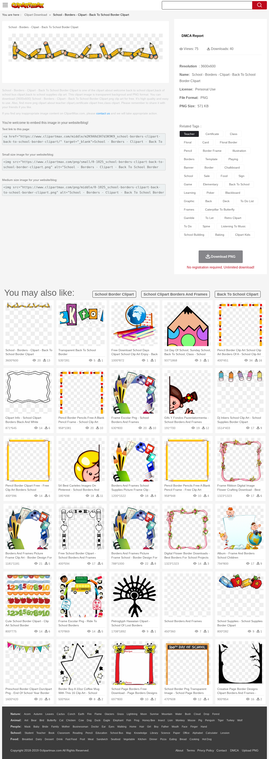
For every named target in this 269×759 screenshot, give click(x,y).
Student (29, 733)
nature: (16, 714)
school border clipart (114, 294)
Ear (104, 726)
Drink (60, 739)
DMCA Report (192, 36)
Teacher (41, 733)
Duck (97, 720)
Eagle (106, 720)
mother (66, 726)
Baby (36, 726)
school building (194, 234)
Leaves (49, 714)
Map (128, 733)
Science (165, 733)
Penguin (210, 720)
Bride (45, 726)
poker (210, 192)
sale (207, 176)
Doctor (95, 726)
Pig (200, 720)
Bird (42, 720)
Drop (206, 714)
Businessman (80, 726)
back (208, 201)
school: (16, 732)
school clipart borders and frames (175, 294)
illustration (239, 150)
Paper (176, 733)
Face (184, 726)
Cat (61, 720)
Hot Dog (207, 739)
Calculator (212, 733)
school (188, 176)
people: (16, 726)
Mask (27, 726)
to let (209, 218)
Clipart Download (35, 14)
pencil (188, 150)
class (233, 134)
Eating (173, 739)
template (211, 159)
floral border (228, 142)
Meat (91, 739)
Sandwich (102, 739)
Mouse (191, 720)
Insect (161, 720)
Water (178, 714)
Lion (170, 720)
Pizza (163, 739)
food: (15, 739)
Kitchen (142, 739)
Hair (141, 726)
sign (241, 176)
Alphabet (198, 733)
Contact (221, 750)
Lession (224, 733)
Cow (81, 720)
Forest (215, 714)
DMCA (234, 750)
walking (122, 726)
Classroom (63, 733)
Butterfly (51, 720)
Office (186, 733)
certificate (212, 134)
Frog (136, 720)
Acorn (27, 714)
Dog (89, 720)
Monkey (180, 720)
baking (219, 234)
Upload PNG (250, 750)
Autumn (38, 714)
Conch (71, 714)
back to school (239, 184)
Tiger (221, 720)
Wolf (239, 720)
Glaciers (109, 714)
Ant (26, 720)
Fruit (82, 739)
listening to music (233, 226)
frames (189, 209)
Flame (98, 714)
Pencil (89, 733)
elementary (210, 184)
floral (187, 142)
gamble (189, 218)
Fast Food (71, 739)
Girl (149, 726)
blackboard (232, 192)
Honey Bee (148, 720)
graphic (189, 201)
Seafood (115, 739)
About (179, 750)
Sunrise (154, 714)
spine (206, 226)
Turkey (230, 720)
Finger (194, 726)
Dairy (39, 739)
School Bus (116, 733)
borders (189, 159)
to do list (247, 201)
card (205, 142)
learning (190, 192)
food (224, 176)
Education (101, 733)
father (165, 726)
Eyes (111, 726)
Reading (78, 733)
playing (233, 159)
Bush (188, 714)
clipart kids (242, 234)
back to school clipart (237, 294)
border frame (212, 150)
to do (188, 226)
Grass (120, 714)
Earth (81, 714)
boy (156, 726)
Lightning (132, 714)
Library (154, 733)
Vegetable (129, 739)
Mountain (167, 714)
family (55, 726)
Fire (89, 714)
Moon (143, 714)
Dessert (49, 739)
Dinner (153, 739)
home (132, 726)
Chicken (71, 720)
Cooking (194, 739)
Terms (191, 750)
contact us (103, 113)
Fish (128, 720)
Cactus (61, 714)
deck (226, 201)
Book (51, 733)
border (209, 167)
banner (189, 167)
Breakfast (27, 739)
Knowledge (140, 733)
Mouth (175, 726)
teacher (189, 134)
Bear (34, 720)
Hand (204, 726)
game (188, 184)
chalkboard (232, 167)
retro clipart (232, 218)
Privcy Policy (205, 750)
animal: (16, 720)
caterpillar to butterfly (220, 209)
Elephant (118, 720)
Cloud (197, 714)
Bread (183, 739)
